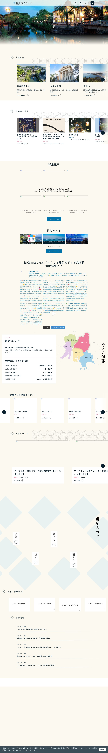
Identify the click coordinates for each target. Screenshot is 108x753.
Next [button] (86, 239)
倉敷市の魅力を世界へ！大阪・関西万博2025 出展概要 (34, 656)
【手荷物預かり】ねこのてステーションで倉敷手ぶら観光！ (36, 665)
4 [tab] (54, 246)
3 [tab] (52, 246)
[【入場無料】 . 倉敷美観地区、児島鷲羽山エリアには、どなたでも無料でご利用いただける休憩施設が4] (77, 313)
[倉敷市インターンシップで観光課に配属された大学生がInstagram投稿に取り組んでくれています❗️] (77, 291)
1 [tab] (48, 246)
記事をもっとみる (54, 219)
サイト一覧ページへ (54, 251)
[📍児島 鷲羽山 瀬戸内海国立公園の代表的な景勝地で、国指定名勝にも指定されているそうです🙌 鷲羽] (31, 291)
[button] (4, 80)
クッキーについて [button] (29, 750)
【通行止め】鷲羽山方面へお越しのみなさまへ (32, 629)
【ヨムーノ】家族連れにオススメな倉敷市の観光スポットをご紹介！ (39, 647)
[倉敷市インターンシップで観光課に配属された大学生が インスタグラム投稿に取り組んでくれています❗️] (54, 291)
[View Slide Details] (31, 239)
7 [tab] (59, 246)
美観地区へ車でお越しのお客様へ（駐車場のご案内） (34, 638)
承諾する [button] (102, 749)
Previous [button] (22, 239)
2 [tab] (50, 246)
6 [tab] (57, 246)
